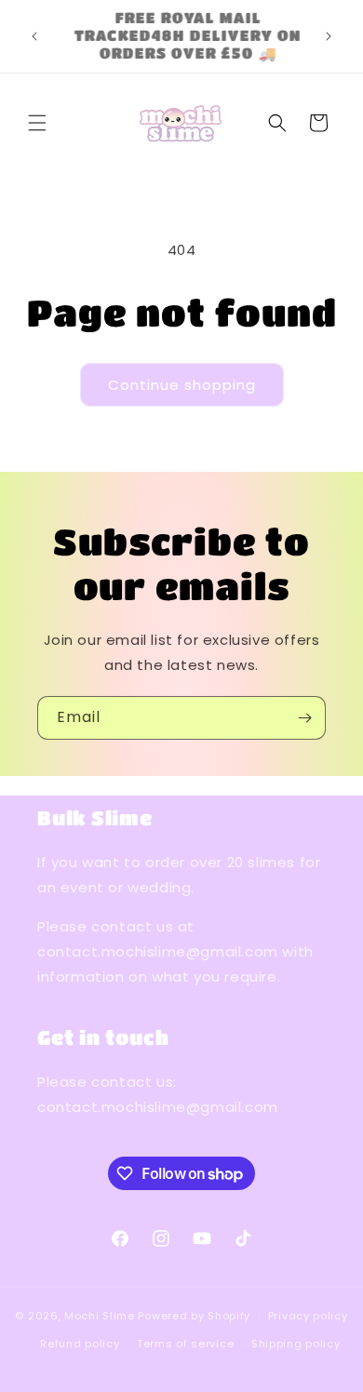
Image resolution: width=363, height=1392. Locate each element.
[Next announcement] (328, 36)
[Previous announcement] (34, 36)
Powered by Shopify (194, 1314)
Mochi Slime (99, 1314)
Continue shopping (182, 385)
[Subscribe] (304, 718)
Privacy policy (308, 1315)
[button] (37, 122)
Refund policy (79, 1343)
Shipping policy (296, 1343)
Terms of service (185, 1343)
